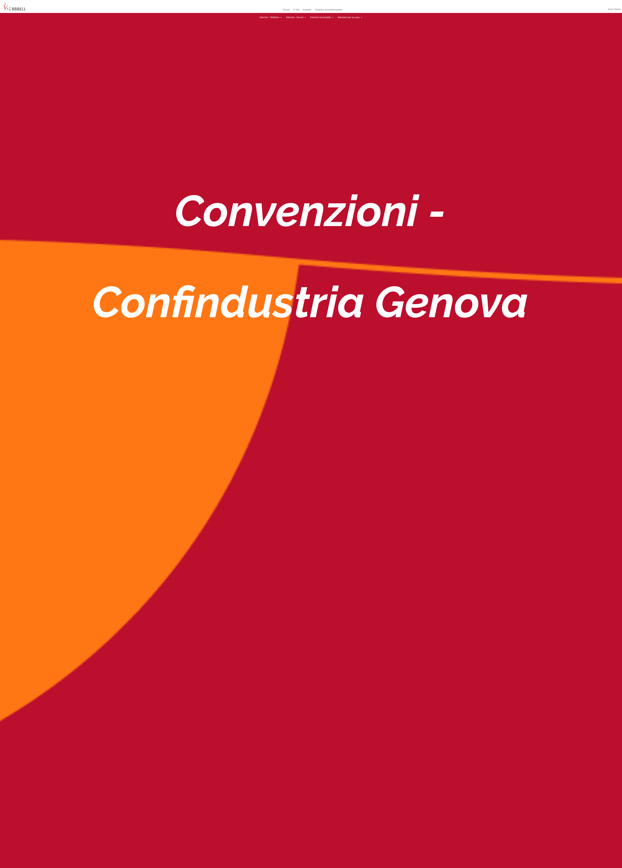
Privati (286, 9)
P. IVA (296, 9)
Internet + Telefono (269, 17)
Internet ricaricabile (320, 17)
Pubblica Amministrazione (328, 9)
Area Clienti (614, 9)
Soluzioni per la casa (348, 17)
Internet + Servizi (294, 17)
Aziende (307, 9)
